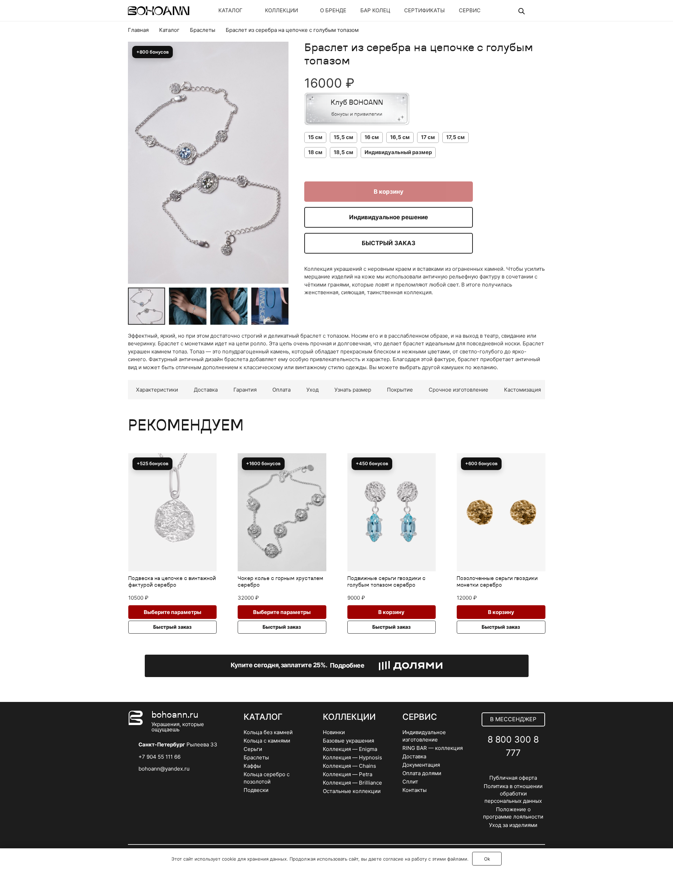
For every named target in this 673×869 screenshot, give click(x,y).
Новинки (334, 732)
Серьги (253, 749)
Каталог (169, 30)
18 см (315, 152)
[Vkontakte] (498, 769)
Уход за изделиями (513, 825)
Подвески (256, 790)
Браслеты (202, 30)
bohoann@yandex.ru (164, 768)
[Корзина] (535, 10)
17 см (428, 137)
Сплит (410, 781)
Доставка (414, 756)
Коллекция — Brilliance (352, 782)
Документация (421, 764)
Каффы (252, 766)
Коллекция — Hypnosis (352, 757)
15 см (315, 137)
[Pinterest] (528, 769)
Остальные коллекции (352, 791)
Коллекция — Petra (347, 774)
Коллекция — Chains (349, 766)
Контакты (414, 790)
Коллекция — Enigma (350, 749)
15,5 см (343, 137)
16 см (372, 137)
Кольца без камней (268, 732)
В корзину (388, 191)
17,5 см (455, 137)
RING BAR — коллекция (432, 748)
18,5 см (343, 152)
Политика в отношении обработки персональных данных (513, 793)
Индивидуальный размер (398, 152)
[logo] (158, 10)
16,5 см (400, 137)
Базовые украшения (348, 740)
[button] (277, 66)
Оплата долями (421, 773)
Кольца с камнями (267, 740)
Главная (138, 30)
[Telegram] (513, 769)
